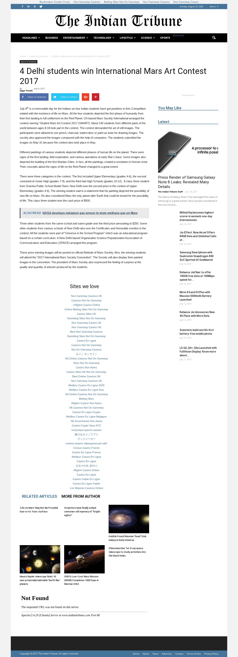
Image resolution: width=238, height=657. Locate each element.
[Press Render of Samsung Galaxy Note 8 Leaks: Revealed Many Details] (188, 151)
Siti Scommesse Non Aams (86, 421)
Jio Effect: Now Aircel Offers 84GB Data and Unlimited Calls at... (198, 236)
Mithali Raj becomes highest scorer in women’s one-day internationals (197, 216)
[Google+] (28, 6)
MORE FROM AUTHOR (81, 496)
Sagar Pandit (26, 90)
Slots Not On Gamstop (86, 362)
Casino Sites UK (86, 313)
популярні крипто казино (86, 429)
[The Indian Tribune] (119, 21)
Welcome (178, 35)
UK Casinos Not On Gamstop (86, 407)
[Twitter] (41, 6)
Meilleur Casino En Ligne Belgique (86, 416)
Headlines (29, 37)
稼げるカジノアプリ (86, 434)
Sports (165, 37)
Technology (102, 37)
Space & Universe (28, 61)
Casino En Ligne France (86, 452)
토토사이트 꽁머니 (86, 465)
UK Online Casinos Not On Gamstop (86, 358)
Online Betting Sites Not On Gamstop (86, 309)
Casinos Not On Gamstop (86, 300)
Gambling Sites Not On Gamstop (86, 318)
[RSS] (35, 6)
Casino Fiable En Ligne (86, 479)
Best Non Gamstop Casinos (86, 331)
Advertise (167, 653)
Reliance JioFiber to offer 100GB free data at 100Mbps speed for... (197, 276)
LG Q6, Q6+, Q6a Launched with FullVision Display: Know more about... (198, 351)
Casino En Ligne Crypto (86, 412)
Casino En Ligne (86, 340)
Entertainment (74, 37)
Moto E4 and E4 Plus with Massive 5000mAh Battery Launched (195, 296)
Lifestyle (126, 37)
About (213, 6)
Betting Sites (86, 398)
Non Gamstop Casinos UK (86, 295)
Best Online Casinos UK (86, 376)
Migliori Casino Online (86, 470)
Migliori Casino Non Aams (86, 403)
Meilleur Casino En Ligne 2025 (86, 385)
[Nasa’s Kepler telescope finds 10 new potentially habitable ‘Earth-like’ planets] (40, 559)
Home (23, 56)
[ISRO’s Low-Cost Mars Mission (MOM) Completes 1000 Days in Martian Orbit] (84, 559)
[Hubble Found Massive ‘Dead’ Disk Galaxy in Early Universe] (129, 519)
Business (51, 37)
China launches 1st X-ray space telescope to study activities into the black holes (127, 552)
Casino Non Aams (86, 367)
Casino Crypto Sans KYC (86, 425)
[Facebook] (22, 6)
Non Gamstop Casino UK (86, 322)
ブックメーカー (86, 438)
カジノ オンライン (86, 354)
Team (155, 653)
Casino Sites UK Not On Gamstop (86, 371)
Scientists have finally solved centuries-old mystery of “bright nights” (82, 511)
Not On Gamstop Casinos (86, 349)
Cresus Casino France (86, 447)
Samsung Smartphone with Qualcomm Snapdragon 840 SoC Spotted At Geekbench (196, 256)
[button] (213, 37)
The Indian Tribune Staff (170, 191)
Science (146, 37)
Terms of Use (194, 653)
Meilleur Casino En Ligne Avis (86, 389)
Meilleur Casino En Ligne (86, 456)
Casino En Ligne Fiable (86, 483)
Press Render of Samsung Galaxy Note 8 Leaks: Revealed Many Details (186, 182)
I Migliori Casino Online (86, 304)
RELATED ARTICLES (39, 496)
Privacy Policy (211, 653)
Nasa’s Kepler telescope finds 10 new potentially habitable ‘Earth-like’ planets (40, 580)
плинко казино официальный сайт (86, 443)
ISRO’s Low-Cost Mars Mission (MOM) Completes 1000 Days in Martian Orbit (81, 580)
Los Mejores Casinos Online (86, 488)
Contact (179, 653)
